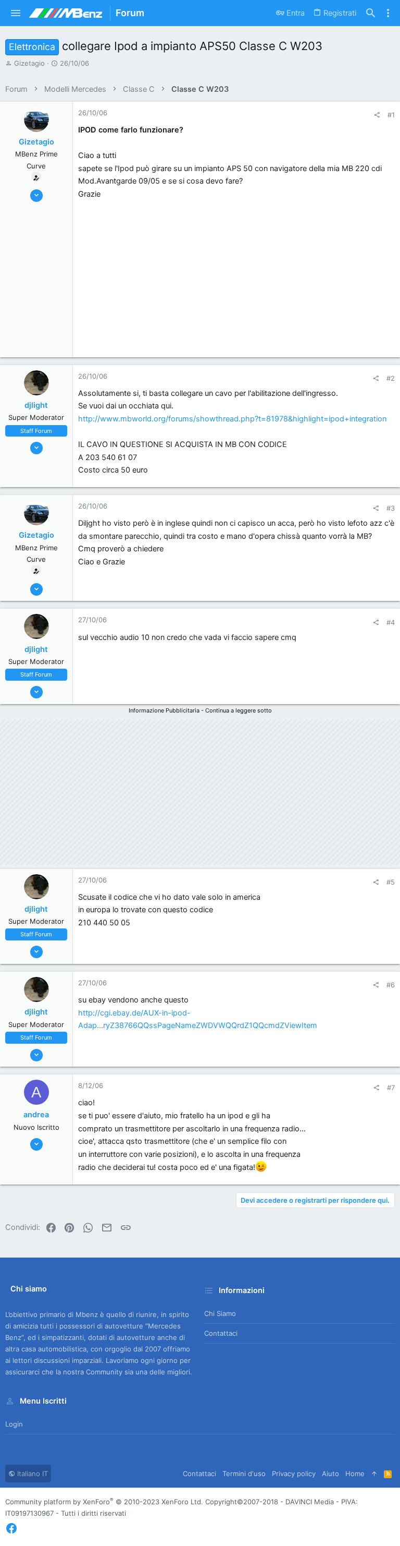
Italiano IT (31, 1473)
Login (14, 1424)
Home (355, 1473)
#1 (391, 115)
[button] (16, 13)
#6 (390, 985)
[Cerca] (370, 13)
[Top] (374, 1473)
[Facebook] (11, 1528)
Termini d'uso (244, 1473)
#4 (390, 622)
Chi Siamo (220, 1313)
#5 (390, 882)
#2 (390, 378)
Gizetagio (29, 63)
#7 (391, 1087)
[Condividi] (377, 115)
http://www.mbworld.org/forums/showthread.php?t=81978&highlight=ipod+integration (232, 419)
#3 (390, 508)
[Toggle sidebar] (388, 13)
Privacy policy (294, 1473)
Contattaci (221, 1333)
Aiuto (330, 1473)
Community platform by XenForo (104, 1501)
